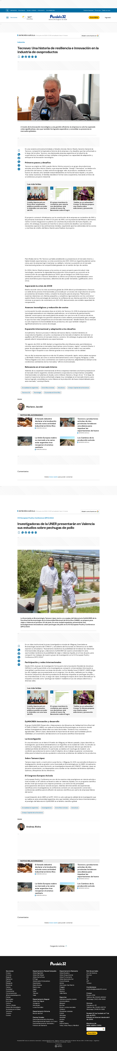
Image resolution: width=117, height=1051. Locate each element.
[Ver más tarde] (18, 56)
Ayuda (69, 1042)
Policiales (21, 10)
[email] (32, 57)
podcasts (41, 10)
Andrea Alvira (33, 826)
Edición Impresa (88, 10)
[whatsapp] (22, 57)
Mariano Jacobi (34, 406)
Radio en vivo (106, 10)
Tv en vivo (98, 10)
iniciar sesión (53, 477)
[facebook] (26, 57)
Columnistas (50, 10)
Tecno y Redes (31, 10)
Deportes (13, 10)
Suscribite (94, 17)
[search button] (7, 10)
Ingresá (108, 17)
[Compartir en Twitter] (29, 57)
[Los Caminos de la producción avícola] (67, 441)
